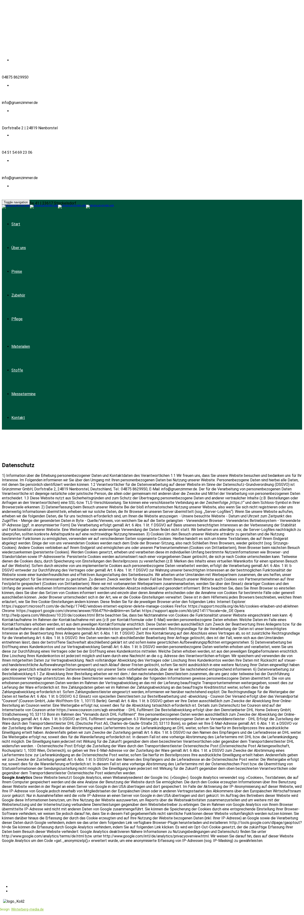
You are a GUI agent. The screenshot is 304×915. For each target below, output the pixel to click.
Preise (16, 271)
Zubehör (18, 295)
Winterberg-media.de (27, 909)
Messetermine (23, 394)
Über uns (18, 248)
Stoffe (17, 370)
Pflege (17, 319)
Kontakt (18, 417)
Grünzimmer (35, 871)
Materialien (20, 346)
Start (15, 224)
